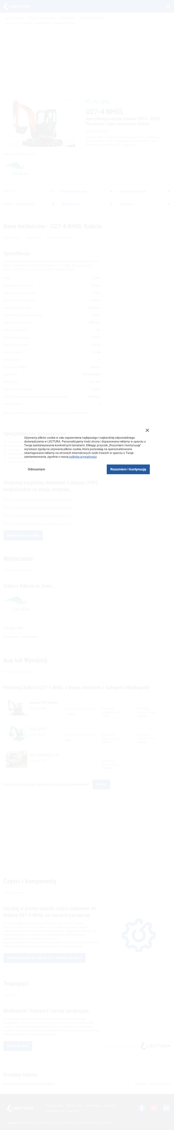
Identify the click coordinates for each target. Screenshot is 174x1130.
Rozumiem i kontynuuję (128, 469)
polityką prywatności (83, 456)
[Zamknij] (147, 430)
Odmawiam (36, 469)
